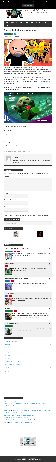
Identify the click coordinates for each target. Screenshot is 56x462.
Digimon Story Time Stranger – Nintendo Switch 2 (18, 248)
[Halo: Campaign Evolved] (8, 331)
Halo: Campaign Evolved (11, 323)
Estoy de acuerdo (28, 5)
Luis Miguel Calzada (8, 405)
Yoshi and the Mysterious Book (11, 352)
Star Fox (6, 350)
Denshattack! (7, 344)
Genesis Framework (31, 459)
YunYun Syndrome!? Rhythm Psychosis (12, 364)
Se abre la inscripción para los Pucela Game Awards (23, 415)
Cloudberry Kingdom (12, 151)
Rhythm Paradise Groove (9, 341)
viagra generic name (8, 401)
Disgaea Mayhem (9, 293)
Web (5, 206)
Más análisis (6, 371)
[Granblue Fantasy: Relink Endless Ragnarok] (8, 286)
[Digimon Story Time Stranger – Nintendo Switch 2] (8, 256)
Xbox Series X (9, 251)
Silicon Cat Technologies (31, 458)
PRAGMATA (7, 367)
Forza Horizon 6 (8, 355)
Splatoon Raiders (9, 263)
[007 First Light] (8, 316)
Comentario (7, 176)
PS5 (5, 251)
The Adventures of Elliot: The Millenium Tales (13, 347)
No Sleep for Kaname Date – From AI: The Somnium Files (24, 420)
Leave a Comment (17, 36)
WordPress (36, 459)
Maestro (15, 405)
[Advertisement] (15, 384)
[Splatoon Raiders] (8, 271)
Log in (40, 459)
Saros (6, 358)
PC (20, 151)
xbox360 (28, 151)
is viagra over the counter (9, 403)
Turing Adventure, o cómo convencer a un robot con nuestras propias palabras (28, 401)
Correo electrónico (8, 200)
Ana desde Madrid (7, 410)
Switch (15, 251)
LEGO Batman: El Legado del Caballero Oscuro (14, 361)
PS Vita (22, 151)
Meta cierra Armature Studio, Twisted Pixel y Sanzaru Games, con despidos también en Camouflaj (32, 410)
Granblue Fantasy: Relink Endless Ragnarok (17, 278)
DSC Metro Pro (24, 459)
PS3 (24, 151)
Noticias (18, 151)
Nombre (6, 193)
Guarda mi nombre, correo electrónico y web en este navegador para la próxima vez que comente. (26, 215)
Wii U (26, 151)
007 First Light (9, 308)
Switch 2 (18, 251)
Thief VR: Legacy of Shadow (18, 412)
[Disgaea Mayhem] (8, 301)
